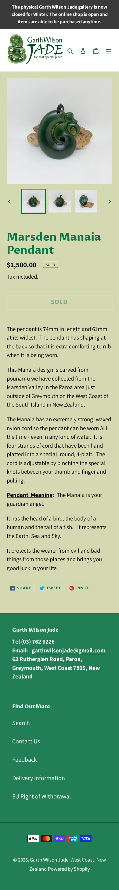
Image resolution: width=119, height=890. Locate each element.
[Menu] (108, 50)
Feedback (24, 760)
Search (21, 723)
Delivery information (38, 778)
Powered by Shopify (69, 869)
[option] (33, 201)
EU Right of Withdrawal (41, 796)
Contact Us (26, 741)
